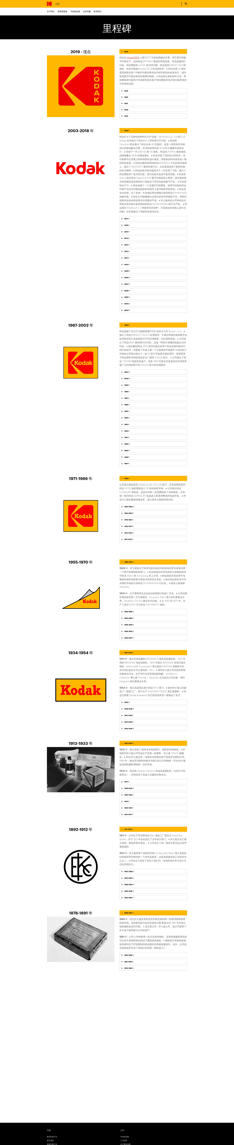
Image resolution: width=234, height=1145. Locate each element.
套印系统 (50, 1140)
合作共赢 (87, 11)
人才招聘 (123, 1140)
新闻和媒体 (62, 11)
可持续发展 (75, 11)
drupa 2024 (133, 57)
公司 (57, 3)
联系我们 (98, 11)
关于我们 (51, 11)
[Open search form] (186, 4)
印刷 (49, 1130)
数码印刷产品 (52, 1136)
